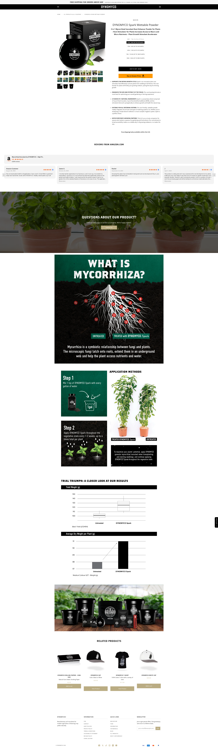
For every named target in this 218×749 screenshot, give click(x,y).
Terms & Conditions (89, 731)
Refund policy (88, 736)
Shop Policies (88, 726)
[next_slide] (214, 175)
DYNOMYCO (60, 745)
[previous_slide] (4, 175)
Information (114, 726)
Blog (111, 731)
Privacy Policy (88, 728)
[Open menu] (59, 6)
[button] (62, 181)
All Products (114, 733)
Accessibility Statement (90, 733)
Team (111, 723)
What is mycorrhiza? (116, 736)
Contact (86, 723)
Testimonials (114, 728)
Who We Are (113, 721)
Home (58, 14)
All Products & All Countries (72, 14)
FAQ (85, 721)
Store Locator (88, 738)
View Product (96, 689)
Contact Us (109, 227)
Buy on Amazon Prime (134, 76)
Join (158, 728)
